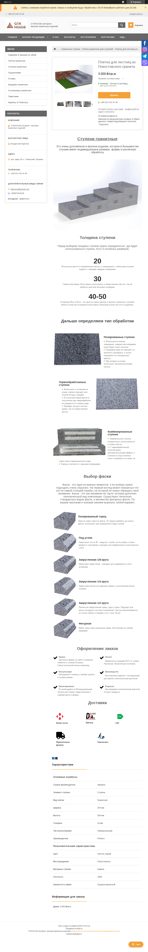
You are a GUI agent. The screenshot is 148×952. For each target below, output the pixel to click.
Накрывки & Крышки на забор (22, 55)
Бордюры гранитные (18, 84)
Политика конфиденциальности (107, 931)
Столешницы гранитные (19, 90)
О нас (55, 37)
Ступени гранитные (17, 67)
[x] (56, 759)
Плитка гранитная (16, 61)
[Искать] (121, 25)
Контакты (69, 37)
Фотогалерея (88, 37)
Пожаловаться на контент (81, 931)
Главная (12, 37)
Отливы (11, 78)
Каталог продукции (33, 37)
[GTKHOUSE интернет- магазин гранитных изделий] (16, 30)
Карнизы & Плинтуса (18, 102)
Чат (138, 944)
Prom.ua (86, 926)
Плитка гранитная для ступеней (97, 49)
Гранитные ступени (71, 49)
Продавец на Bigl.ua (74, 929)
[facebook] (53, 759)
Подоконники (14, 73)
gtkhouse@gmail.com (20, 189)
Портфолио (108, 37)
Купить (114, 95)
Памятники (13, 96)
